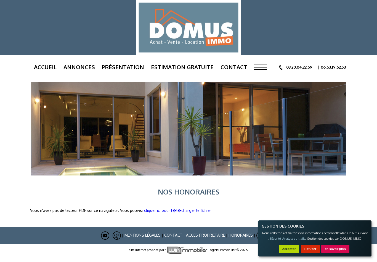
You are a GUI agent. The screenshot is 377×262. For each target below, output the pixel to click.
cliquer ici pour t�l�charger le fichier (177, 210)
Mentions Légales (142, 235)
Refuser (310, 249)
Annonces (79, 67)
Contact (234, 67)
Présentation (123, 67)
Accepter (289, 249)
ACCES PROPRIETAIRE (205, 235)
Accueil (45, 67)
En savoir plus (335, 249)
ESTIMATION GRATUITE (182, 67)
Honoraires (241, 235)
